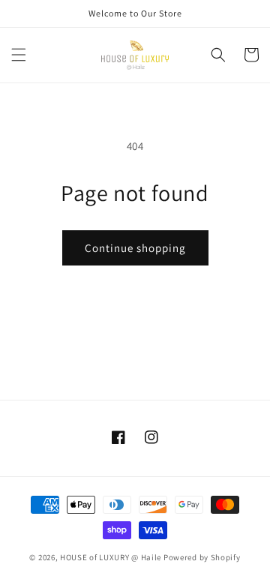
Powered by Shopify (202, 557)
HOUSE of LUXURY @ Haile (110, 557)
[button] (18, 54)
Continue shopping (135, 248)
